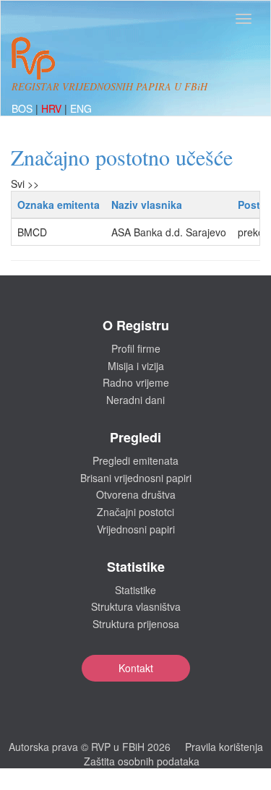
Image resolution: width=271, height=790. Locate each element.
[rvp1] (33, 56)
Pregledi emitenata (135, 460)
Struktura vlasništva (136, 606)
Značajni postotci (135, 512)
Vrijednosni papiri (136, 529)
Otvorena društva (136, 494)
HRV (52, 108)
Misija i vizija (136, 365)
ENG (81, 108)
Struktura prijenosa (136, 624)
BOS (23, 108)
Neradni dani (135, 399)
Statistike (135, 590)
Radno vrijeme (136, 382)
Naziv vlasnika (146, 204)
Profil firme (135, 348)
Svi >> (25, 183)
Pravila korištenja (224, 746)
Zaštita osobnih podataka (141, 761)
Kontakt (136, 668)
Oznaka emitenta (58, 204)
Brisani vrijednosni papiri (136, 478)
